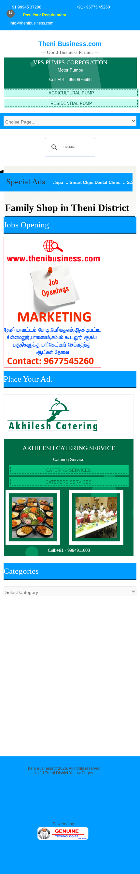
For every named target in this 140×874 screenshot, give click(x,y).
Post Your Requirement (44, 15)
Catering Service (68, 459)
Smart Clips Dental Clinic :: (91, 182)
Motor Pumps (70, 70)
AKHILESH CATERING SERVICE (68, 448)
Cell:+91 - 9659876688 (70, 79)
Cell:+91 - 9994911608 (69, 550)
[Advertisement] (70, 673)
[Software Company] (63, 839)
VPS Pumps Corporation (70, 62)
